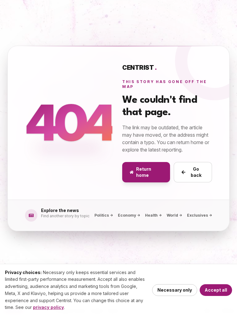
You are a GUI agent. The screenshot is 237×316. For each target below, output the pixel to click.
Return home (143, 172)
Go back (196, 172)
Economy (127, 215)
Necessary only (174, 290)
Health (151, 215)
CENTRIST (139, 67)
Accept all (216, 290)
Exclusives (197, 215)
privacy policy (48, 307)
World (172, 215)
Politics (101, 215)
